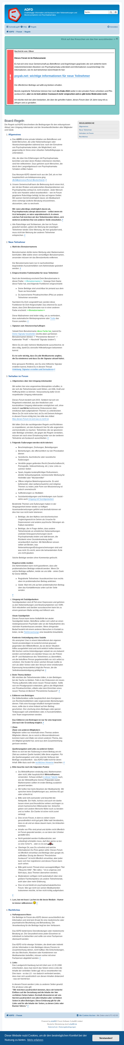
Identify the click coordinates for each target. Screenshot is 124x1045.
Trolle (52, 318)
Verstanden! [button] (106, 1038)
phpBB (53, 1021)
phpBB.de (73, 1024)
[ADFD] (14, 13)
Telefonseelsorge (31, 632)
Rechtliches (83, 137)
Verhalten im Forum (86, 133)
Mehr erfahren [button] (35, 1040)
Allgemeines (83, 126)
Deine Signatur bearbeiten (24, 334)
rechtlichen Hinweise (44, 762)
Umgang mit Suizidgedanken (41, 499)
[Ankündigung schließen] (117, 39)
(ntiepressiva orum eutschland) (28, 180)
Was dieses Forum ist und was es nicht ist (30, 419)
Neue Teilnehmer (85, 130)
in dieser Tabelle (50, 777)
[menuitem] (23, 27)
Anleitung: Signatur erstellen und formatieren (33, 369)
